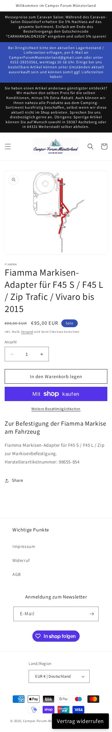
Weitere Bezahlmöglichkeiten (56, 408)
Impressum (23, 546)
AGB (16, 574)
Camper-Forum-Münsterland (46, 721)
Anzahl (10, 342)
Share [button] (17, 480)
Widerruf (21, 560)
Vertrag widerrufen (80, 721)
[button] (8, 146)
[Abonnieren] (91, 614)
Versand (27, 332)
